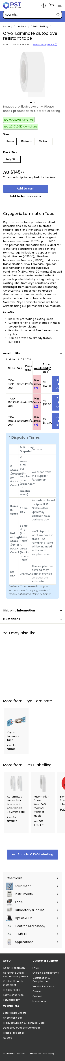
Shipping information (19, 610)
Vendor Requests (43, 986)
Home (6, 26)
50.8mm (44, 141)
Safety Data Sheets (14, 1013)
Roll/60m (12, 159)
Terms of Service (13, 995)
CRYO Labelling (39, 26)
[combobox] (32, 15)
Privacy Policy (11, 990)
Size (6, 134)
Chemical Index (12, 1017)
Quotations (11, 619)
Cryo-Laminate (37, 701)
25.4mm (26, 141)
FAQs (35, 968)
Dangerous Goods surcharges (21, 1027)
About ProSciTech (14, 968)
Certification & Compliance (41, 979)
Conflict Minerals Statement (13, 983)
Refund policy (11, 1000)
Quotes (37, 991)
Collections (20, 26)
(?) (36, 388)
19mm (10, 141)
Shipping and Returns (45, 973)
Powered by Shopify (42, 1053)
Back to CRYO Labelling (35, 854)
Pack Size (10, 152)
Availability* (42, 368)
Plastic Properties (14, 1033)
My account (39, 1001)
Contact (37, 996)
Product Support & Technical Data (24, 1023)
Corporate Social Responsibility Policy (15, 974)
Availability (11, 353)
